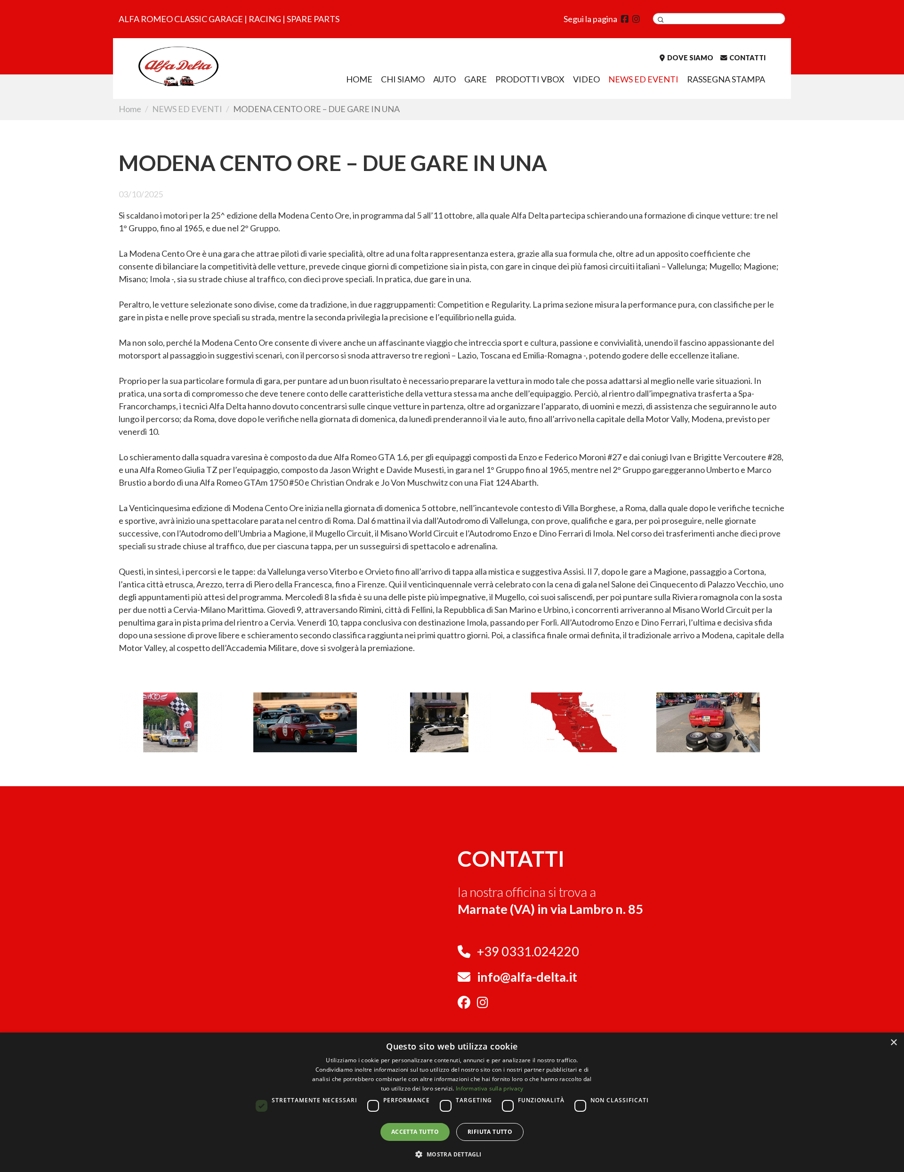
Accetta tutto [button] (415, 1132)
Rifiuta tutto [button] (490, 1132)
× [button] (893, 1042)
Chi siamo (403, 79)
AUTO (444, 79)
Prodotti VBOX (530, 79)
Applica (660, 20)
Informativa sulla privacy (490, 1088)
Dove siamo (690, 58)
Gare (475, 79)
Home (359, 79)
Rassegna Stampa (726, 79)
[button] (451, 1154)
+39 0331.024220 (528, 951)
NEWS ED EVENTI (643, 79)
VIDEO (586, 79)
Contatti (747, 58)
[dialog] (452, 1102)
